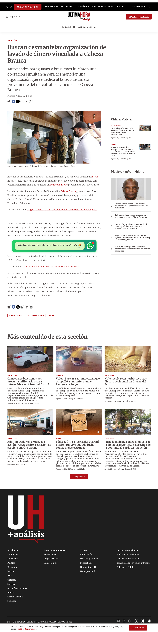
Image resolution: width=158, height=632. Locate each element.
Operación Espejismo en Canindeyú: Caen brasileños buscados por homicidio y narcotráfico (131, 226)
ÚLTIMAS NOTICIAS (27, 7)
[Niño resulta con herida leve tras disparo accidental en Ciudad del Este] (128, 359)
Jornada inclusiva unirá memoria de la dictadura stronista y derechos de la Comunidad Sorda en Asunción (128, 444)
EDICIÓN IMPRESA (139, 17)
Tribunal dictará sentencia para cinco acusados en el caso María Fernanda (131, 216)
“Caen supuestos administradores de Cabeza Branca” (50, 266)
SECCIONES (67, 7)
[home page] (79, 16)
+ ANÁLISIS (83, 7)
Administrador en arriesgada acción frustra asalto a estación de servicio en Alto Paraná (29, 444)
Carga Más (79, 476)
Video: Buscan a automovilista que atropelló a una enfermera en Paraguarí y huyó (78, 381)
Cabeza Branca (68, 191)
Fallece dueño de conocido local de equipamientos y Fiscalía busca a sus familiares (131, 206)
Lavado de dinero (36, 315)
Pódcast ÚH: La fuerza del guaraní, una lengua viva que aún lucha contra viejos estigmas (77, 444)
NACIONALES (52, 7)
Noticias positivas (86, 27)
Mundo (114, 145)
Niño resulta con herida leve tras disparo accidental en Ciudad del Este (126, 381)
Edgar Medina (131, 401)
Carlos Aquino (33, 403)
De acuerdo (138, 628)
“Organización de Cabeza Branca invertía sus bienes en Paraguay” (62, 209)
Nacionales (12, 40)
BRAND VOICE (138, 7)
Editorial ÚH (68, 27)
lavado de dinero (58, 184)
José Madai (81, 469)
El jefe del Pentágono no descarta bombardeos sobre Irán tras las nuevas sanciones (132, 249)
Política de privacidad (27, 629)
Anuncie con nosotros (55, 550)
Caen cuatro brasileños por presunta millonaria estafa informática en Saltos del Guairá (28, 381)
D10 (94, 7)
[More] (74, 6)
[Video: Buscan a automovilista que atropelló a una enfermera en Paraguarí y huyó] (79, 359)
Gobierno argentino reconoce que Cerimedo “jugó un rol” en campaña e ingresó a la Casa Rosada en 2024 (123, 151)
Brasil (95, 176)
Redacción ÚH (82, 399)
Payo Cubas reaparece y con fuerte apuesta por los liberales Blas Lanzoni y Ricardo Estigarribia (132, 237)
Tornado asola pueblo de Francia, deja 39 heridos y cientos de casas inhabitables (122, 131)
